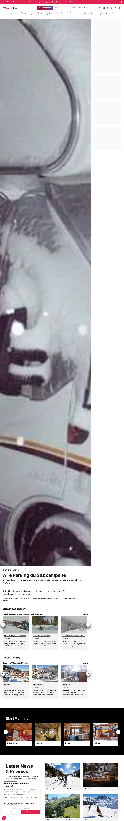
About (57, 8)
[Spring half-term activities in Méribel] (62, 777)
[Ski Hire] (106, 734)
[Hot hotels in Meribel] (100, 777)
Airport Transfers (93, 14)
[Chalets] (48, 734)
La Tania (7, 583)
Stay (66, 8)
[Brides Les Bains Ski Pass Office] (74, 633)
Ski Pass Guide (54, 14)
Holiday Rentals (16, 14)
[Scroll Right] (88, 625)
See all (85, 614)
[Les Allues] (74, 682)
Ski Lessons (66, 14)
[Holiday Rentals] (19, 734)
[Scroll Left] (3, 625)
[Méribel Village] (45, 682)
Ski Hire (42, 14)
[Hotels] (77, 734)
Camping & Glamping (11, 570)
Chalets (26, 14)
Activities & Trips (78, 14)
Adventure (83, 8)
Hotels (35, 14)
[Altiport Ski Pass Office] (45, 633)
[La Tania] (16, 682)
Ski (73, 8)
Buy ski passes (45, 8)
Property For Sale (107, 14)
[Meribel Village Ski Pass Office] (16, 633)
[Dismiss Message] (122, 2)
